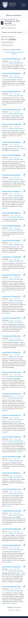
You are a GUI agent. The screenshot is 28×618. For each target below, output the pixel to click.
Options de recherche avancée (12, 32)
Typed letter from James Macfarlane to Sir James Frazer (12, 510)
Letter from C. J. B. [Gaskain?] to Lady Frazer (12, 257)
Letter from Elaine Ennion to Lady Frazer (12, 213)
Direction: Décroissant (7, 45)
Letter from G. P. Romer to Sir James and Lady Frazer (12, 566)
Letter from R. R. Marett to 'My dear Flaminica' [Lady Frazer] (12, 489)
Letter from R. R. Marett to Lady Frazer (12, 58)
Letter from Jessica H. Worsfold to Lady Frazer (12, 318)
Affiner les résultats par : (14, 15)
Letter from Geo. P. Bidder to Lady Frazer (12, 436)
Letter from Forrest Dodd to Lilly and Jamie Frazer (12, 142)
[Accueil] (10, 5)
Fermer (16, 19)
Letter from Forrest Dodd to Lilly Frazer (12, 91)
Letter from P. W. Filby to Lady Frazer (12, 372)
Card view (5, 39)
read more (5, 208)
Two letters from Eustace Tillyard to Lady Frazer (12, 393)
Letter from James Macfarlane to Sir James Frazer (12, 545)
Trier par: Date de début (7, 42)
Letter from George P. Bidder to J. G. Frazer (12, 456)
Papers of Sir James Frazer (16, 63)
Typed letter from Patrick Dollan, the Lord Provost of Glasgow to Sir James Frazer (12, 529)
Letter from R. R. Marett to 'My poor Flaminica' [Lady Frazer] (12, 109)
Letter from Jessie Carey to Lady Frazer (12, 415)
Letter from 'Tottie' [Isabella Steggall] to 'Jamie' (12, 155)
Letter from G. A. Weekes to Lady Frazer (12, 473)
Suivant (18, 610)
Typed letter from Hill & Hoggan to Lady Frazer (12, 336)
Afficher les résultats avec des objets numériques (15, 52)
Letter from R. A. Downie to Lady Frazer (12, 191)
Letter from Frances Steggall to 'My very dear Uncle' (12, 124)
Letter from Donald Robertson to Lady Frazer (12, 73)
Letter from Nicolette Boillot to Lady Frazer (12, 226)
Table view (12, 39)
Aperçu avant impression (9, 36)
